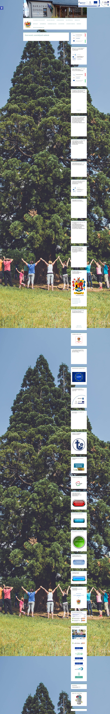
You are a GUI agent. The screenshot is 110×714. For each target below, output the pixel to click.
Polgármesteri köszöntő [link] (39, 20)
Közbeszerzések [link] (60, 20)
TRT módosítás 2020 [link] (76, 298)
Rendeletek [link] (77, 20)
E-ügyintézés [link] (61, 23)
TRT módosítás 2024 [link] (76, 299)
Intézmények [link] (43, 23)
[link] (1, 8)
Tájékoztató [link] (79, 325)
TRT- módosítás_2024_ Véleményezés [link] (76, 303)
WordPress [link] (85, 712)
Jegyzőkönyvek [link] (69, 20)
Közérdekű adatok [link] (52, 23)
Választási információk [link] (38, 27)
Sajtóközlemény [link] (79, 327)
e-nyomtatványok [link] (70, 23)
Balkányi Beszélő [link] (51, 20)
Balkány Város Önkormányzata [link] (39, 14)
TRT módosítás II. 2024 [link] (76, 301)
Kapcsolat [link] (35, 23)
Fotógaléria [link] (79, 110)
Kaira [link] (29, 712)
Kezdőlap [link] (79, 23)
